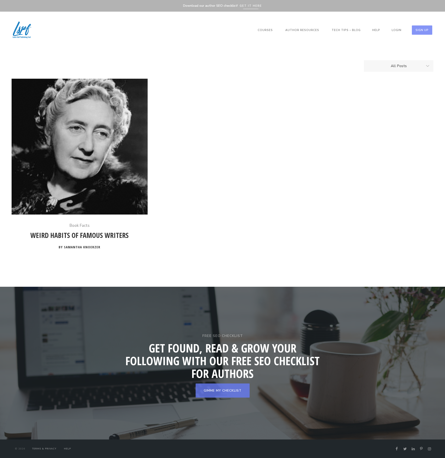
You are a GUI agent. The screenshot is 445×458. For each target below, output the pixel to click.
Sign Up (422, 30)
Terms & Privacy (44, 448)
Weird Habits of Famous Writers (79, 235)
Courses (265, 30)
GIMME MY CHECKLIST (223, 390)
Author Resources (302, 30)
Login (396, 30)
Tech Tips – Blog (346, 30)
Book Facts (79, 225)
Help (376, 30)
